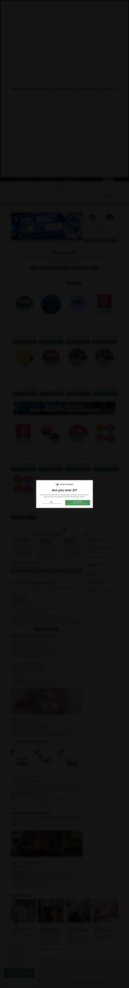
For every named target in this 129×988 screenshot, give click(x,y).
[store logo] (64, 484)
